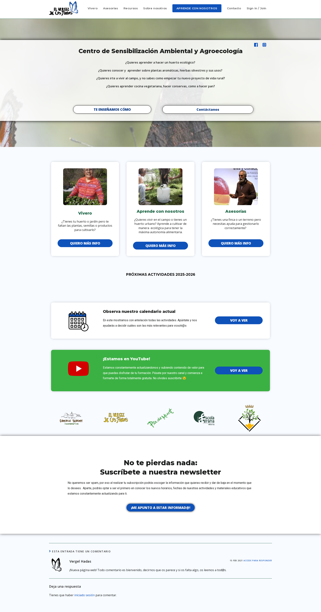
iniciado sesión (84, 595)
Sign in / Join (256, 8)
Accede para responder (258, 560)
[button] (112, 109)
